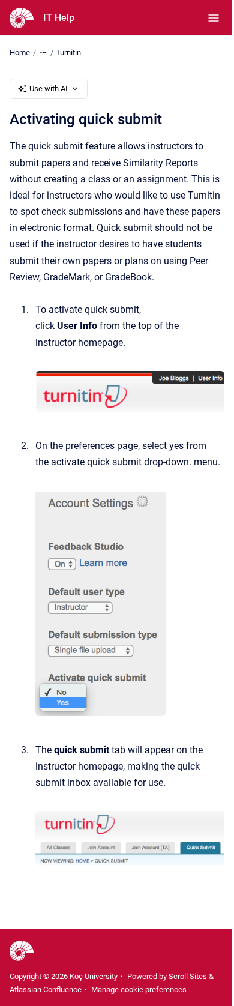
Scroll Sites (188, 976)
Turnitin (68, 52)
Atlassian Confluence (46, 989)
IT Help (58, 17)
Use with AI (48, 88)
